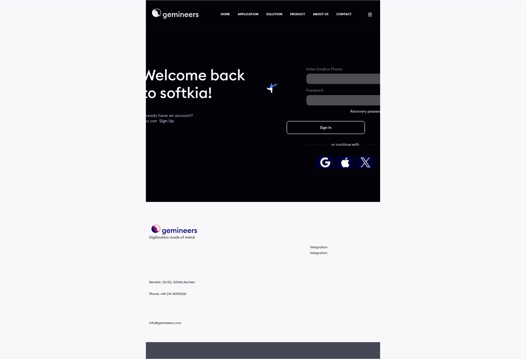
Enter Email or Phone (324, 69)
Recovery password (367, 111)
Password (314, 90)
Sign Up (166, 121)
